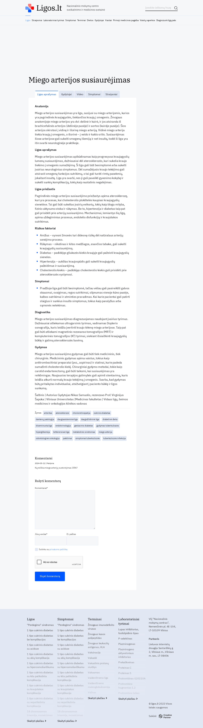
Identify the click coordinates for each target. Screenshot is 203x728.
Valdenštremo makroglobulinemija (99, 685)
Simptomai (70, 20)
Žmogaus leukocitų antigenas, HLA (98, 645)
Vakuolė (92, 657)
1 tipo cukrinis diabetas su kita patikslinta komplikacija (40, 676)
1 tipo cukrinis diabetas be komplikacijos (40, 637)
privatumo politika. (58, 549)
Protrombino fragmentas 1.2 (127, 685)
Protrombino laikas (129, 693)
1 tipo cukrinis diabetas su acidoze (40, 646)
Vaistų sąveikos (147, 20)
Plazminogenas (126, 643)
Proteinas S (124, 673)
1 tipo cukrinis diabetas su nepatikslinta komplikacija (40, 702)
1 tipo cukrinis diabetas (40, 630)
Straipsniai (37, 20)
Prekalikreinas (126, 662)
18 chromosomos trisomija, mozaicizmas (39, 713)
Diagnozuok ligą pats (166, 20)
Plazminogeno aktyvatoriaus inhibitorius (126, 653)
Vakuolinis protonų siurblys (98, 665)
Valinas (92, 692)
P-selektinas (125, 638)
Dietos (90, 20)
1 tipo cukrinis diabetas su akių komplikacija (40, 655)
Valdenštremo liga (98, 677)
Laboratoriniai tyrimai (53, 20)
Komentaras (41, 488)
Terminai (81, 20)
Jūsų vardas (40, 534)
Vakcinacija (94, 652)
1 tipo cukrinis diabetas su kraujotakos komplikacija (40, 689)
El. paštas (71, 534)
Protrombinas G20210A (131, 678)
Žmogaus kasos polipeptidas (96, 635)
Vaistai (108, 20)
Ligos (27, 20)
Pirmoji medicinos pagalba (126, 20)
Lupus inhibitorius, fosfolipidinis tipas (128, 631)
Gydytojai (99, 20)
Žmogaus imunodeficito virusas (101, 626)
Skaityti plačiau (36, 720)
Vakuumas (94, 672)
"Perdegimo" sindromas (40, 624)
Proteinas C (124, 667)
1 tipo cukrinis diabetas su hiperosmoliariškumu (40, 665)
